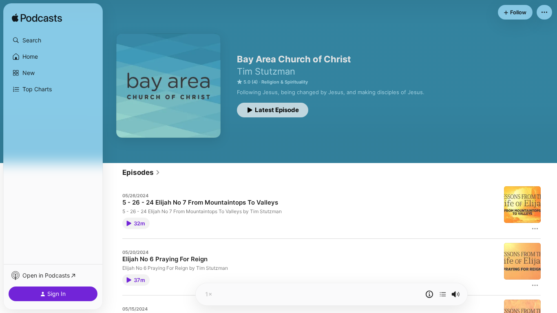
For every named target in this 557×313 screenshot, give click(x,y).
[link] (141, 172)
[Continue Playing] (443, 294)
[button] (53, 40)
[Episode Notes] (429, 294)
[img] (37, 18)
